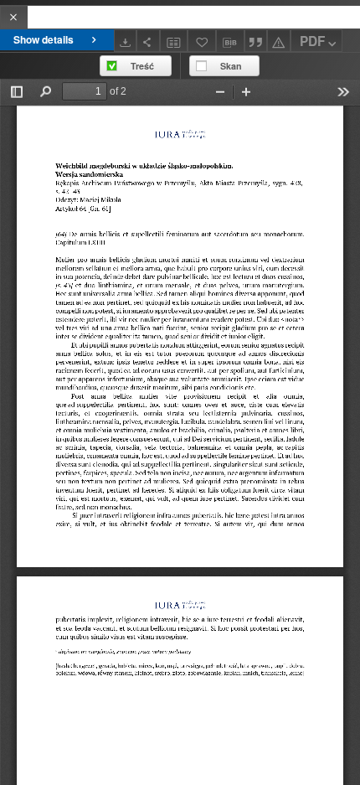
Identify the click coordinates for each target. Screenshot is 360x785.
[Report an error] (279, 40)
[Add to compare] (174, 40)
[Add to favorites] (202, 40)
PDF (312, 41)
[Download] (125, 40)
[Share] (148, 40)
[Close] (14, 17)
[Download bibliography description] (230, 41)
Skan (231, 65)
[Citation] (256, 40)
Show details (43, 39)
